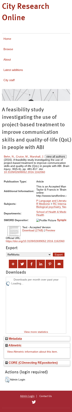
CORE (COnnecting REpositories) (33, 362)
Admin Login (27, 396)
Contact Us (45, 396)
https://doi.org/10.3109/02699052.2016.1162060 (35, 241)
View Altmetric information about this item (32, 351)
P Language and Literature (52, 200)
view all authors (55, 156)
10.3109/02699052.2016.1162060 (24, 172)
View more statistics (36, 331)
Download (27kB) (32, 230)
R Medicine (43, 203)
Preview (50, 230)
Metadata (15, 338)
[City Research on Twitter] (34, 402)
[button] (7, 380)
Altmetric (15, 345)
